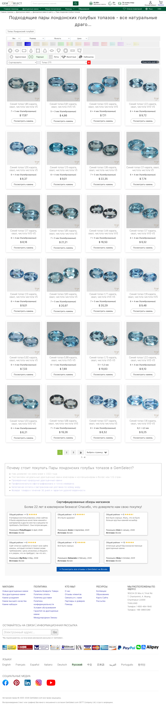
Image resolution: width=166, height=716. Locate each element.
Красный (104, 44)
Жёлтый (136, 44)
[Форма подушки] (65, 50)
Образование (84, 9)
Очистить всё (148, 62)
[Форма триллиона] (45, 50)
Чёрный (19, 44)
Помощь (69, 8)
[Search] (76, 3)
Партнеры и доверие (75, 601)
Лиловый (121, 44)
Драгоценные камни (31, 8)
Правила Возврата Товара (46, 591)
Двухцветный (11, 44)
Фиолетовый (96, 44)
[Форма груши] (31, 50)
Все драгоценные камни (13, 594)
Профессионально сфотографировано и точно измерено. (43, 483)
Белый (129, 44)
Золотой (45, 44)
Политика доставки (43, 597)
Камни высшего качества (14, 601)
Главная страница (11, 9)
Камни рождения (10, 597)
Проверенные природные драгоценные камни (37, 480)
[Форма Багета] (72, 50)
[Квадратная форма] (38, 50)
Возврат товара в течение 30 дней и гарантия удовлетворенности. (49, 490)
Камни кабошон (9, 604)
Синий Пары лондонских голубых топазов (28, 44)
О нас (67, 591)
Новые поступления (53, 9)
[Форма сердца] (59, 50)
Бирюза (112, 44)
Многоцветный (70, 44)
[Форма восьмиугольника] (24, 50)
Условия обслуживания (45, 607)
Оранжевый (79, 44)
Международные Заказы (45, 617)
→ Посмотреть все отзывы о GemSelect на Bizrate (83, 569)
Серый (53, 44)
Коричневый (37, 44)
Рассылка (100, 601)
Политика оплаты (42, 594)
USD (159, 9)
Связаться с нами (73, 597)
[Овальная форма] (17, 50)
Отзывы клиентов (73, 594)
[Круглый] (10, 50)
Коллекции (101, 591)
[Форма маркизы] (52, 50)
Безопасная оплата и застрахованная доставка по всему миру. (46, 487)
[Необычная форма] (79, 50)
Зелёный (61, 44)
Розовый (87, 44)
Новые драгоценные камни (15, 591)
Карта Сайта (102, 597)
